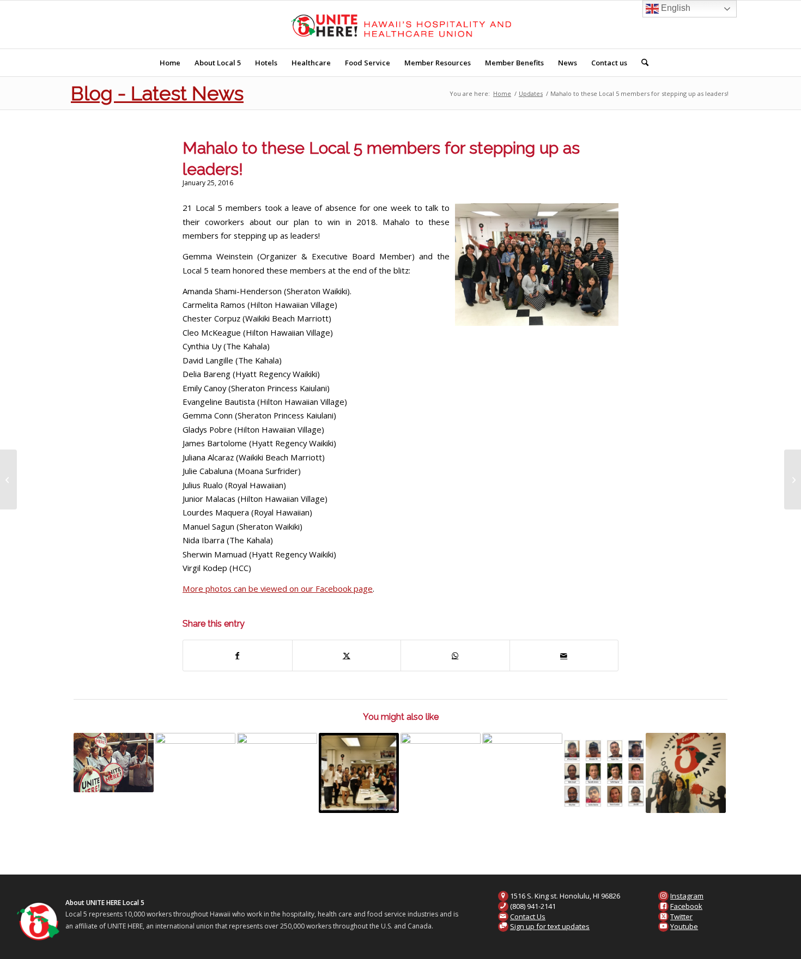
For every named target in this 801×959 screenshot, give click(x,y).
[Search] (641, 62)
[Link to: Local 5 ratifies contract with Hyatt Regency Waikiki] (195, 762)
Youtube (684, 926)
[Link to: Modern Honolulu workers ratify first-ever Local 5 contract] (359, 773)
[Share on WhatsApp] (455, 655)
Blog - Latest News (157, 93)
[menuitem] (170, 62)
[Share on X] (347, 655)
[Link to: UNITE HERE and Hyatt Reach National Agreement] (114, 763)
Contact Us (527, 916)
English (674, 8)
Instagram (686, 896)
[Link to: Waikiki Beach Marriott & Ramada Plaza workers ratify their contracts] (440, 773)
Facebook (686, 906)
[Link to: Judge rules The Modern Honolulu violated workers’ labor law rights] (686, 773)
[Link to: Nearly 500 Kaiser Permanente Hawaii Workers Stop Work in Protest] (522, 769)
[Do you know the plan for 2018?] (8, 479)
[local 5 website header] (401, 24)
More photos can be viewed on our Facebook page (278, 588)
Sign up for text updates (550, 926)
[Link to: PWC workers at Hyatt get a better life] (604, 773)
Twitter (681, 916)
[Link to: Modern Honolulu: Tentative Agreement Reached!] (277, 773)
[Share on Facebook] (237, 655)
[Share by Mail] (564, 655)
